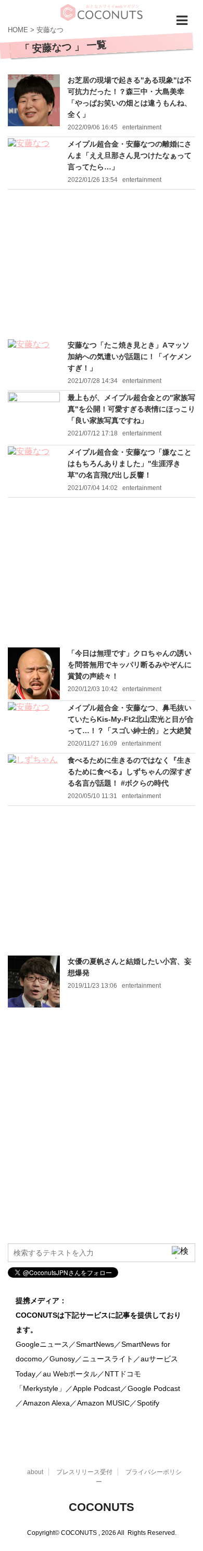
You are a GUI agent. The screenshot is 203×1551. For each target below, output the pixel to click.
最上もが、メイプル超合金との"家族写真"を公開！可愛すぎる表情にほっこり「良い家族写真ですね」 (131, 409)
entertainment (141, 127)
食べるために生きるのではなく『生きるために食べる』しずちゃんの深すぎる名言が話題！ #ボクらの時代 (130, 771)
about (35, 1472)
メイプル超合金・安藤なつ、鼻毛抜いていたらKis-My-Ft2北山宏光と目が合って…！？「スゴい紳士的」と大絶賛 (131, 719)
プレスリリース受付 (84, 1472)
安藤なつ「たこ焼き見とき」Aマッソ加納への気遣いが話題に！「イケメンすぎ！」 (130, 356)
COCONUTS (101, 1507)
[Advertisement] (101, 264)
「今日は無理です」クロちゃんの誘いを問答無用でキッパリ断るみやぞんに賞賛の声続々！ (130, 664)
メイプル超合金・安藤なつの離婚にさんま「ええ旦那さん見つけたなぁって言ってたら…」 (130, 155)
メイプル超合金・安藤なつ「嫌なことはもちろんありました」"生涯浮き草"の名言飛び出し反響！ (130, 463)
